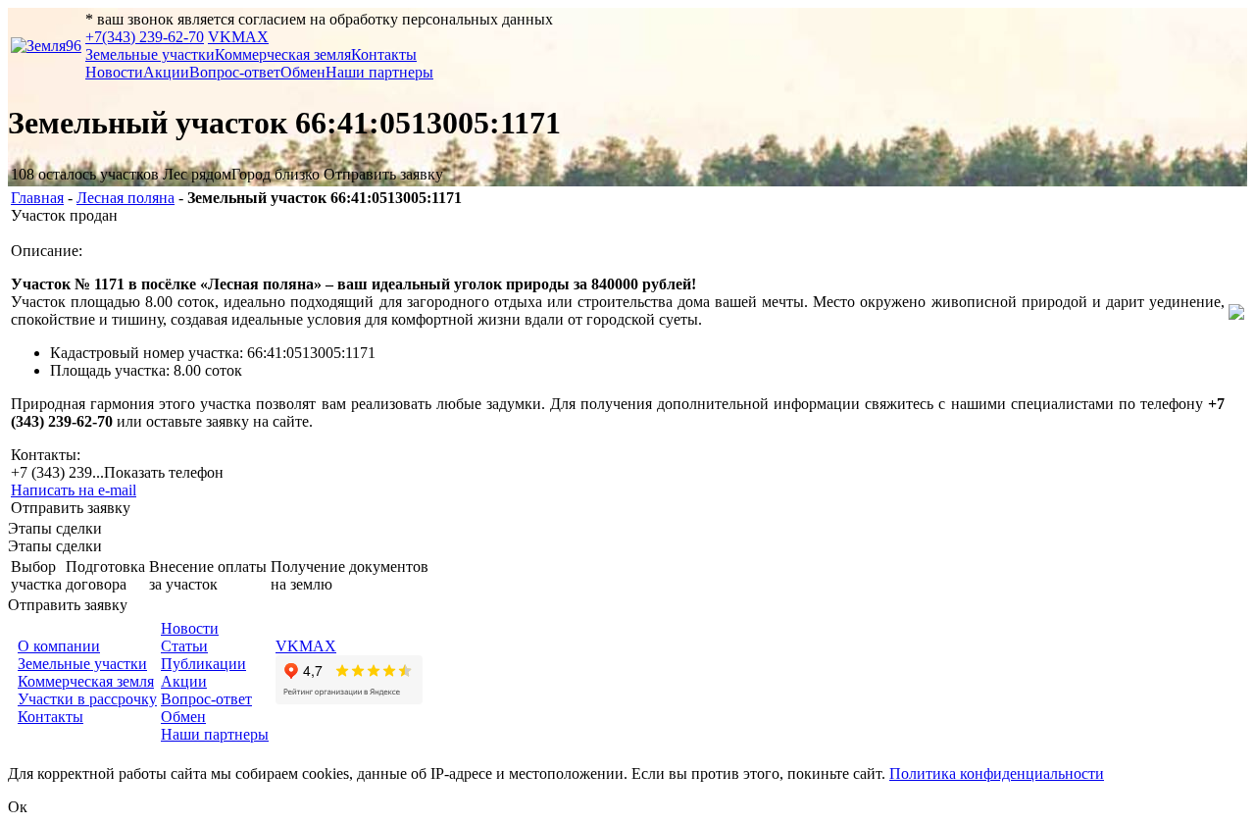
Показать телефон (164, 472)
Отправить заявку (383, 174)
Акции (166, 72)
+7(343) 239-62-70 (144, 36)
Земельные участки (150, 54)
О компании (59, 646)
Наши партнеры (379, 72)
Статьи (184, 646)
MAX (250, 36)
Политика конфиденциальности (996, 773)
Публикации (203, 663)
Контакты (384, 54)
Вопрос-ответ (234, 72)
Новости (114, 72)
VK (219, 36)
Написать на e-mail (73, 490)
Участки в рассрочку (87, 699)
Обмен (303, 72)
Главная (37, 197)
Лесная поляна (125, 197)
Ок (17, 806)
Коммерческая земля (283, 54)
